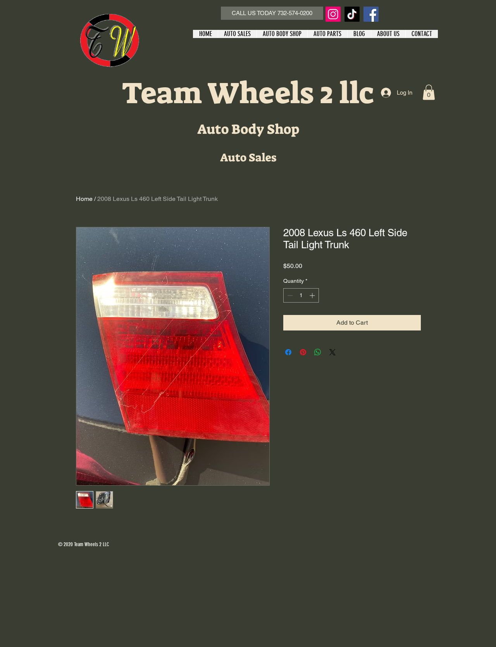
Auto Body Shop (248, 129)
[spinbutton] (301, 295)
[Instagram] (333, 14)
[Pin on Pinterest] (303, 352)
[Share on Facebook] (288, 352)
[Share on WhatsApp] (317, 352)
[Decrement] (289, 295)
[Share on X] (332, 352)
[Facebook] (371, 14)
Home (84, 198)
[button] (428, 92)
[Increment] (313, 295)
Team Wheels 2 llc (248, 93)
